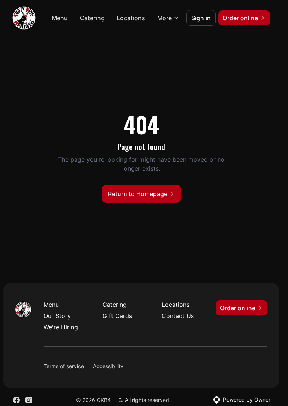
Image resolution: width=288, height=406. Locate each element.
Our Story (57, 316)
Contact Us (178, 316)
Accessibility (108, 366)
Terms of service (64, 366)
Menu (60, 18)
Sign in (201, 18)
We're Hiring (61, 327)
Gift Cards (117, 316)
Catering (92, 18)
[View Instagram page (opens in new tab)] (28, 400)
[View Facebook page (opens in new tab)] (16, 400)
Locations (131, 18)
